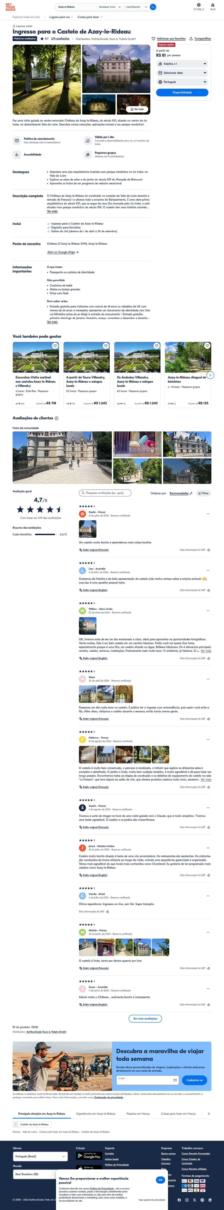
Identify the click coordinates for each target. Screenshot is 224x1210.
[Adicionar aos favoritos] (55, 346)
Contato (109, 1153)
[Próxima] (210, 375)
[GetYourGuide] (10, 7)
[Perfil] (213, 5)
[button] (54, 39)
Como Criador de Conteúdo (191, 1161)
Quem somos (168, 1153)
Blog (163, 1169)
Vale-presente (168, 1180)
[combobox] (181, 493)
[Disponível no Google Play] (89, 1156)
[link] (36, 375)
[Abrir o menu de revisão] (208, 514)
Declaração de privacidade (108, 1097)
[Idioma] (199, 5)
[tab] (42, 1114)
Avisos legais (112, 1159)
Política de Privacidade (117, 1164)
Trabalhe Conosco (165, 1161)
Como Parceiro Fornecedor (196, 1153)
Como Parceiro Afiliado (194, 1169)
